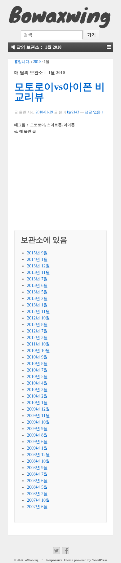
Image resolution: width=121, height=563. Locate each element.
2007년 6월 (37, 506)
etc (16, 131)
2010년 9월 (37, 357)
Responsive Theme (59, 560)
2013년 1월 (37, 305)
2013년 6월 (37, 285)
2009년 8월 (37, 435)
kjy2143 (73, 112)
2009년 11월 (38, 415)
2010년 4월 (37, 383)
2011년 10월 (38, 344)
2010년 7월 (37, 370)
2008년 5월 (37, 487)
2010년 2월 (37, 396)
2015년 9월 (37, 253)
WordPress (99, 560)
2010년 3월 (37, 389)
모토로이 (37, 125)
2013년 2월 (37, 298)
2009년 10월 (38, 422)
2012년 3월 (37, 337)
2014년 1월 (37, 259)
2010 (37, 61)
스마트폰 (54, 125)
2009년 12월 (38, 409)
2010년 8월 (37, 363)
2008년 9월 (37, 467)
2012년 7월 (37, 331)
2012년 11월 (38, 311)
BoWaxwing (31, 560)
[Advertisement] (64, 179)
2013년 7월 (37, 279)
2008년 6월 (37, 480)
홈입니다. (22, 61)
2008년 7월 (37, 474)
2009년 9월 (37, 428)
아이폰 (69, 125)
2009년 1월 (37, 448)
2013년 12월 (38, 266)
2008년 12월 (38, 454)
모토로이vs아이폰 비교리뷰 (59, 91)
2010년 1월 (37, 402)
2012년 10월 (38, 318)
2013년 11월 (38, 272)
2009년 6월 (37, 441)
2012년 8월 (37, 324)
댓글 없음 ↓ (94, 112)
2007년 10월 (38, 500)
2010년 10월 (38, 350)
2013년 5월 (37, 292)
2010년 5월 (37, 376)
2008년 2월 (37, 493)
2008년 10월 (38, 461)
